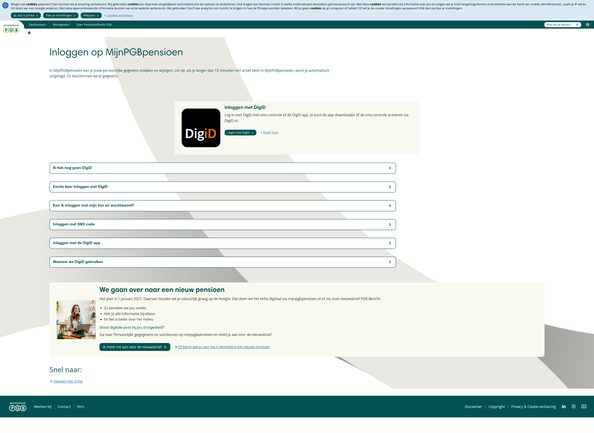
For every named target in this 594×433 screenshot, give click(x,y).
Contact (64, 406)
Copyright (497, 406)
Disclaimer (473, 406)
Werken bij (43, 406)
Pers (80, 406)
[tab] (223, 168)
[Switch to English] (587, 24)
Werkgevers (61, 25)
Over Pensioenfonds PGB (94, 25)
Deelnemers (37, 25)
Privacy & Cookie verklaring (533, 406)
